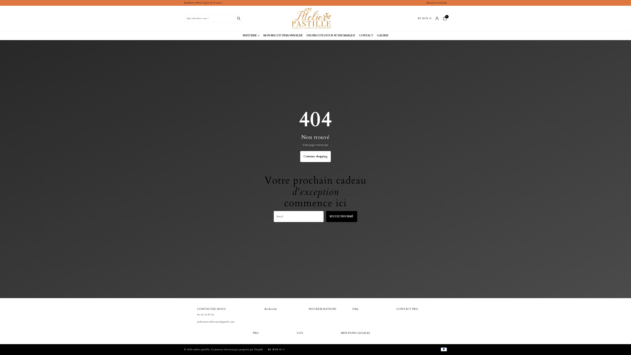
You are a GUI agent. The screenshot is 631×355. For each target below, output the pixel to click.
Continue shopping (315, 156)
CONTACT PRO (407, 309)
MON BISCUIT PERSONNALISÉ (283, 35)
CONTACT (366, 35)
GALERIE (382, 35)
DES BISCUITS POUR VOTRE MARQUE (330, 35)
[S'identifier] (437, 18)
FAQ (355, 309)
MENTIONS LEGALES (355, 333)
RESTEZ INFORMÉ (341, 216)
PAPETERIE (250, 35)
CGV (300, 333)
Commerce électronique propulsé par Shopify (237, 349)
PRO (256, 333)
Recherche (271, 309)
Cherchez (238, 18)
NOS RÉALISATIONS (322, 309)
